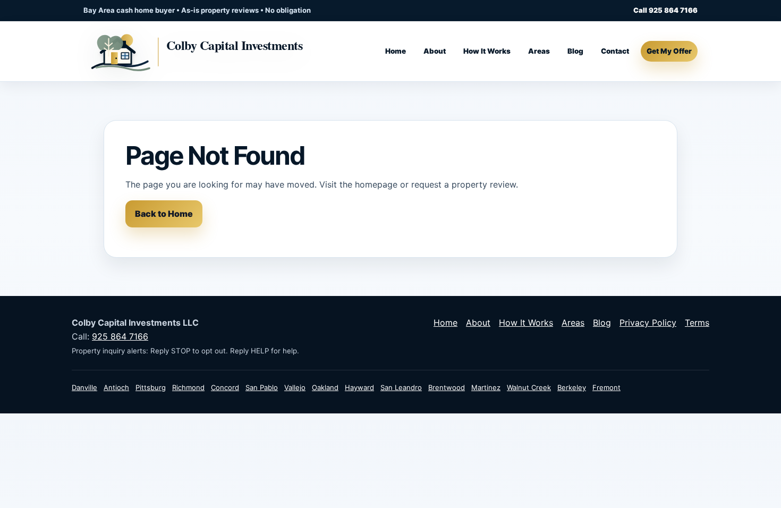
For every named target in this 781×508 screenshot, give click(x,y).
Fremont (606, 387)
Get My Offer (669, 51)
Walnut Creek (529, 387)
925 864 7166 (120, 336)
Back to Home (164, 213)
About (434, 51)
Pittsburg (150, 387)
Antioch (116, 387)
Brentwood (446, 387)
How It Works (487, 51)
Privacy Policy (647, 322)
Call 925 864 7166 (665, 10)
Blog (575, 51)
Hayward (359, 387)
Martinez (485, 387)
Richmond (188, 387)
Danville (84, 387)
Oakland (325, 387)
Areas (539, 51)
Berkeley (571, 387)
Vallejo (294, 387)
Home (395, 51)
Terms (697, 322)
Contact (615, 51)
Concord (225, 387)
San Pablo (261, 387)
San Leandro (401, 387)
